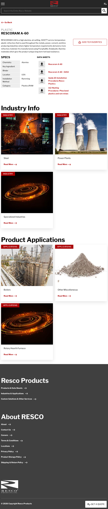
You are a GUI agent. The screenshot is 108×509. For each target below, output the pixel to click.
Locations (5, 446)
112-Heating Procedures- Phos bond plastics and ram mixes (58, 91)
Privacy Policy (7, 451)
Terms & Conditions (9, 440)
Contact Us (6, 430)
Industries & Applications (12, 393)
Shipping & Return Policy (12, 462)
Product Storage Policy (11, 457)
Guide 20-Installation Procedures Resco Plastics (57, 81)
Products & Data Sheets (11, 388)
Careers (4, 435)
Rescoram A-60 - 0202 (58, 72)
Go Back (8, 22)
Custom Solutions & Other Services (16, 399)
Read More (8, 164)
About (4, 424)
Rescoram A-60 (55, 64)
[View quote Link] (105, 4)
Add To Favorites (92, 42)
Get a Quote (97, 504)
